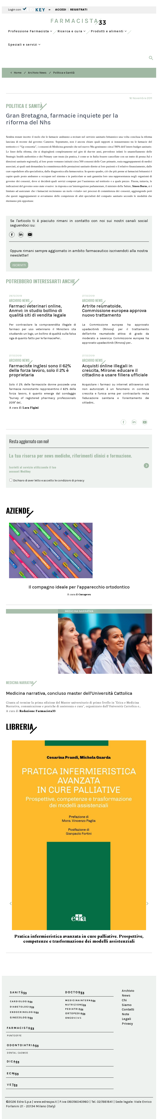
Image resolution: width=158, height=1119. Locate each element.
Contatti (128, 1002)
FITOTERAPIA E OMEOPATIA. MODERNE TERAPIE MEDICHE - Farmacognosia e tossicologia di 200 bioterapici (79, 931)
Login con (15, 9)
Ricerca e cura (70, 31)
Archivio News (37, 72)
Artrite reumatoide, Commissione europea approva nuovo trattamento (114, 310)
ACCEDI (60, 9)
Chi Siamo (126, 995)
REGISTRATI (78, 9)
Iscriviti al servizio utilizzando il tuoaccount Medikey (32, 469)
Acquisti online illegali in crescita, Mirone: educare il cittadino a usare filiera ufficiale (115, 370)
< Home (15, 72)
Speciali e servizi (23, 44)
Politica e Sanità (63, 72)
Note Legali (126, 1009)
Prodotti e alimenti (107, 31)
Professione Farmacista (29, 31)
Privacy (127, 1016)
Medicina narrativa (79, 611)
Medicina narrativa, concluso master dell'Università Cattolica (69, 693)
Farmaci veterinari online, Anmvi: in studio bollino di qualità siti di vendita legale (37, 310)
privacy (79, 480)
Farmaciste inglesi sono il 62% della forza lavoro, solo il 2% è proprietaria (40, 370)
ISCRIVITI (19, 265)
